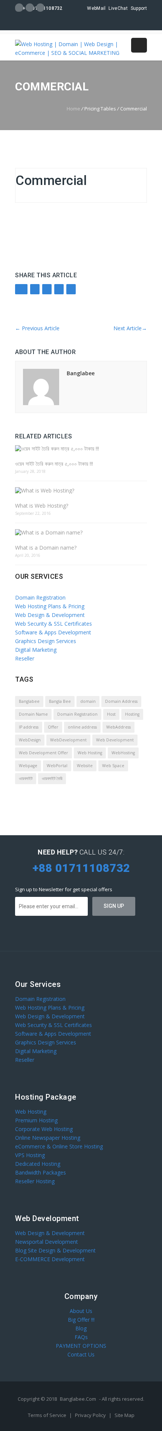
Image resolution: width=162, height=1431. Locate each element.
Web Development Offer (43, 752)
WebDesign (30, 740)
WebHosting (123, 752)
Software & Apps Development (53, 632)
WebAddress (118, 727)
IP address (28, 727)
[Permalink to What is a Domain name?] (81, 532)
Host (111, 714)
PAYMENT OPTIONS (81, 1345)
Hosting (132, 714)
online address (82, 727)
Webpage (28, 765)
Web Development (115, 740)
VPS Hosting (30, 1155)
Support (139, 8)
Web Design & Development (50, 614)
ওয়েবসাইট (25, 778)
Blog (81, 1328)
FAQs (81, 1337)
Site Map (124, 1415)
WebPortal (57, 765)
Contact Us (81, 1354)
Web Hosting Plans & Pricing (49, 606)
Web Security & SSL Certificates (53, 623)
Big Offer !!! (81, 1319)
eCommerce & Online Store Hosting (59, 1146)
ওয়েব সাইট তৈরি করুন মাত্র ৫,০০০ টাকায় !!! (54, 463)
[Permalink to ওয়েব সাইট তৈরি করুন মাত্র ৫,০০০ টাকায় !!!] (81, 448)
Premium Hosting (36, 1120)
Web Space (113, 765)
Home (73, 108)
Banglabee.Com (78, 1398)
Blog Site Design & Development (55, 1250)
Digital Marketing (36, 649)
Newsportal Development (46, 1241)
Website (85, 765)
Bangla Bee (60, 701)
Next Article (130, 328)
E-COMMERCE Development (50, 1259)
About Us (81, 1310)
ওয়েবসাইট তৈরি (52, 778)
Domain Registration (40, 597)
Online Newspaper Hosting (47, 1137)
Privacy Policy (91, 1415)
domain (88, 701)
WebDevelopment (68, 740)
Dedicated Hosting (37, 1163)
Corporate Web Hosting (44, 1129)
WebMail (96, 8)
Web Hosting (90, 752)
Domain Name (33, 714)
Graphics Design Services (45, 641)
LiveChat (118, 8)
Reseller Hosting (35, 1181)
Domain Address (121, 701)
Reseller (24, 658)
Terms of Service (47, 1415)
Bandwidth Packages (40, 1172)
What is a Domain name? (45, 547)
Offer (53, 727)
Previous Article (37, 328)
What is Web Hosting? (41, 505)
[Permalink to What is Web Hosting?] (81, 490)
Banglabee (81, 373)
